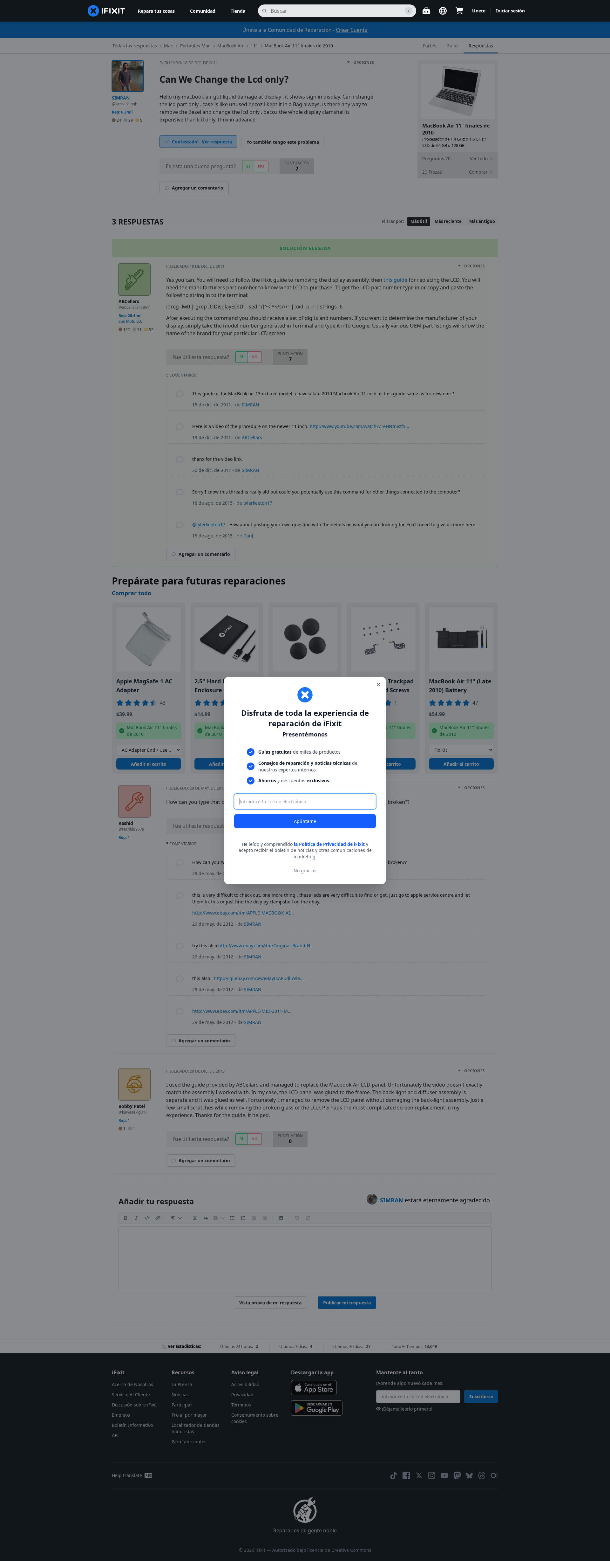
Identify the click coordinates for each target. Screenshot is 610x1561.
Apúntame (305, 821)
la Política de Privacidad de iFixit (329, 844)
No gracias (305, 870)
